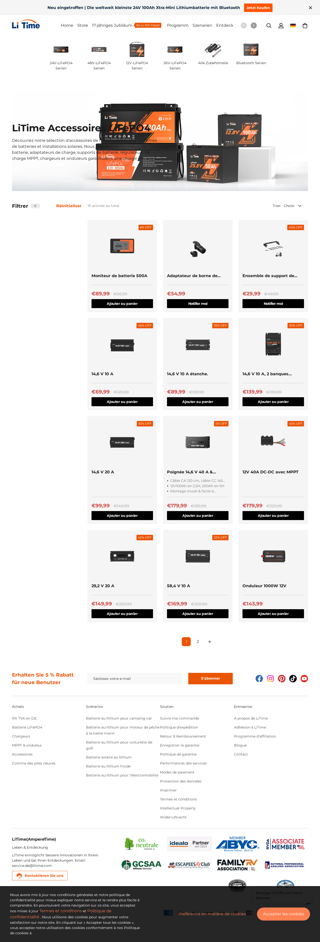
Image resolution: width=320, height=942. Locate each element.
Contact (241, 754)
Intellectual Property (178, 808)
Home (67, 25)
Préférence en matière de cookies (212, 914)
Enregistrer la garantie (179, 745)
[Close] (310, 7)
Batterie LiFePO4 (27, 727)
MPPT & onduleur (27, 745)
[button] (305, 25)
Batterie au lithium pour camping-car (119, 718)
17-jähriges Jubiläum (112, 25)
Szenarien (202, 25)
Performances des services (183, 763)
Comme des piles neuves (34, 763)
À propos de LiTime (251, 718)
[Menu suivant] (254, 25)
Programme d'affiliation (255, 736)
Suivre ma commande (179, 718)
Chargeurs (21, 736)
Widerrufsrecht (173, 817)
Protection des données (181, 781)
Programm (177, 25)
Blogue (240, 745)
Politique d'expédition (179, 727)
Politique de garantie (178, 754)
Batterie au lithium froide (108, 766)
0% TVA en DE (24, 718)
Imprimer (168, 790)
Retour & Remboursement (183, 736)
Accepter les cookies (283, 914)
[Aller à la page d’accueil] (36, 23)
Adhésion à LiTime (250, 727)
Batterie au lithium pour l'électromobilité (122, 775)
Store (82, 25)
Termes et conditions (178, 799)
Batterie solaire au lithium (109, 757)
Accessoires (22, 754)
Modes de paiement (177, 772)
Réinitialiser (69, 205)
